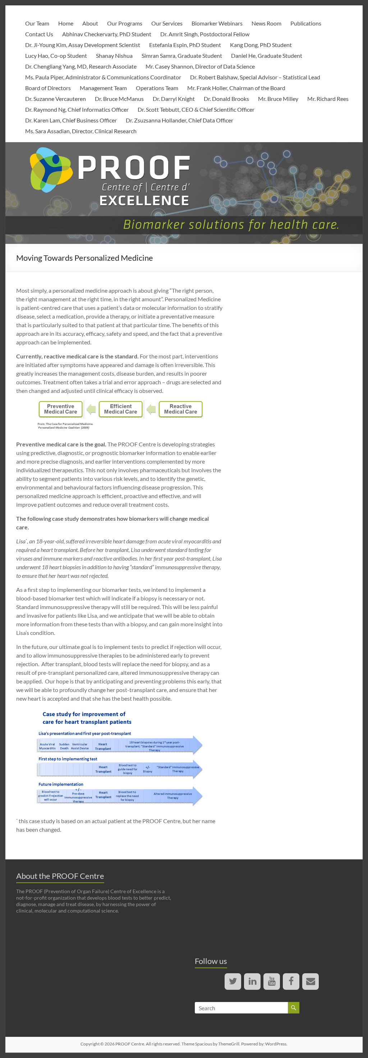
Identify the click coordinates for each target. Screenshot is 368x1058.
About (90, 23)
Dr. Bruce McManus (119, 98)
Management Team (103, 87)
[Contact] (310, 981)
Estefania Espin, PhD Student (185, 44)
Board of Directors (48, 87)
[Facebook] (291, 981)
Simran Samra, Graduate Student (182, 55)
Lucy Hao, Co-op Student (56, 55)
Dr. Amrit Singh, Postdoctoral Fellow (204, 34)
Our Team (37, 23)
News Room (266, 23)
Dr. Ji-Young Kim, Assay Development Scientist (82, 44)
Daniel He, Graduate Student (266, 55)
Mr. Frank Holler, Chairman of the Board (236, 87)
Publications (305, 23)
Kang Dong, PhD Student (261, 44)
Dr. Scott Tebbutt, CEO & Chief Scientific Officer (196, 109)
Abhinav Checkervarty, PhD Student (106, 34)
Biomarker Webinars (217, 23)
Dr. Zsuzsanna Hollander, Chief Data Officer (179, 120)
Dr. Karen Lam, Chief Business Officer (71, 120)
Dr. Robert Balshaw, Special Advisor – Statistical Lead (255, 77)
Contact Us (39, 34)
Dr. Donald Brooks (226, 98)
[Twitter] (233, 981)
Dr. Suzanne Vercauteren (55, 98)
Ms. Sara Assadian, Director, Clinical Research (81, 130)
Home (65, 23)
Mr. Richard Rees (328, 98)
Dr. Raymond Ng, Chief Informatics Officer (77, 109)
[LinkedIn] (252, 981)
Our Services (167, 23)
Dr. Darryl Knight (174, 98)
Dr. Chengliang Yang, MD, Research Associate (81, 66)
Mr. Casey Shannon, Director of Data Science (200, 66)
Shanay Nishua (114, 55)
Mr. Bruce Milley (278, 98)
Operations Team (157, 87)
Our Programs (124, 23)
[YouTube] (271, 981)
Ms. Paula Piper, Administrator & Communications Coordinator (103, 77)
